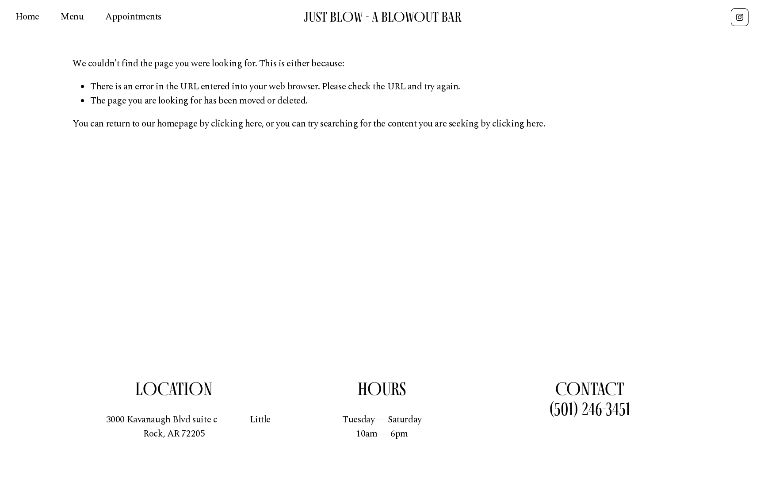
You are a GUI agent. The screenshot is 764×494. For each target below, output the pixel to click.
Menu (72, 17)
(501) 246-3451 (590, 409)
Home (27, 17)
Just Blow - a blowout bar (383, 17)
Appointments (133, 17)
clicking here (236, 124)
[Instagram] (740, 17)
